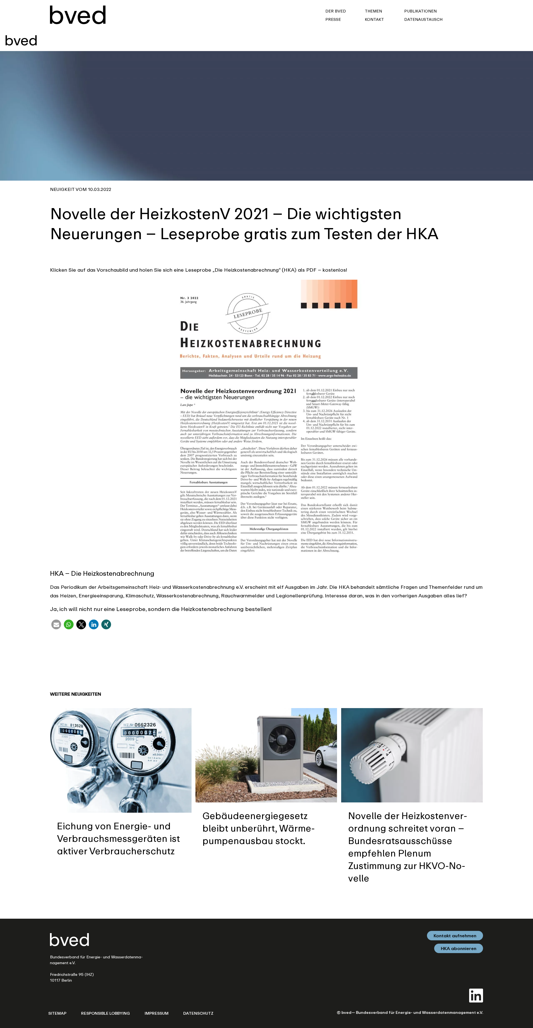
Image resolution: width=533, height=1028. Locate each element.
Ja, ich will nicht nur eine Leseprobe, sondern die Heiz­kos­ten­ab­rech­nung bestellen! (161, 608)
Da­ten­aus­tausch (424, 19)
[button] (56, 624)
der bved (336, 11)
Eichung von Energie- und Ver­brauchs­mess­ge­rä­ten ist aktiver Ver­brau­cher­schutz (118, 838)
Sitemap (57, 1013)
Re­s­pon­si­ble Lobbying (105, 1013)
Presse (333, 19)
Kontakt (374, 19)
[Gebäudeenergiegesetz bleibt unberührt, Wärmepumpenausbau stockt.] (266, 754)
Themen (374, 11)
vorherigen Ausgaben (416, 595)
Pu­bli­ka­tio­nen (421, 11)
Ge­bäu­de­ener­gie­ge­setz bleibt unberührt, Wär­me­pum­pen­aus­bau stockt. (258, 828)
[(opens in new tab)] (476, 995)
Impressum (157, 1013)
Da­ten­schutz (198, 1013)
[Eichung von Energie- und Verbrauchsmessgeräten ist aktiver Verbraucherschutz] (121, 760)
